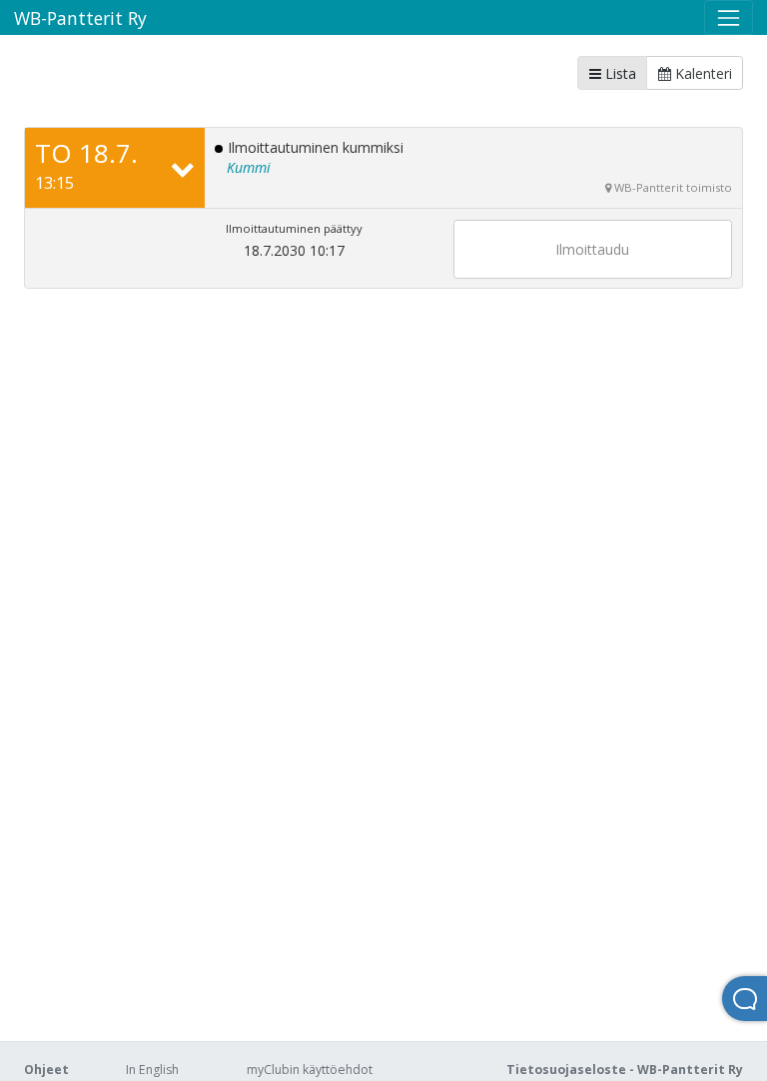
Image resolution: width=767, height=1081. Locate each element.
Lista (618, 73)
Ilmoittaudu (592, 249)
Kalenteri (701, 73)
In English (152, 1069)
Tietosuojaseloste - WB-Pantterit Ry (624, 1069)
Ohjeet (46, 1069)
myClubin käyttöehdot (310, 1069)
